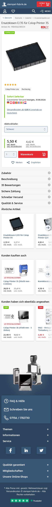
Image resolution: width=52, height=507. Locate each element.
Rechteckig (26, 89)
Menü (48, 11)
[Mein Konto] (4, 11)
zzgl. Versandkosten (14, 146)
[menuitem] (45, 11)
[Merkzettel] (13, 11)
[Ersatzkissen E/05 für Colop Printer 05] (16, 224)
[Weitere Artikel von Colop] (45, 27)
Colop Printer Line (12, 89)
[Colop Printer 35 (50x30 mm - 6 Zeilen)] (16, 270)
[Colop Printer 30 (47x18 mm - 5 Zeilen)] (16, 316)
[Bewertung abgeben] (10, 85)
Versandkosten (13, 491)
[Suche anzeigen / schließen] (33, 11)
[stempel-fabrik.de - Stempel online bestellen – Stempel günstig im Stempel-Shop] (14, 4)
